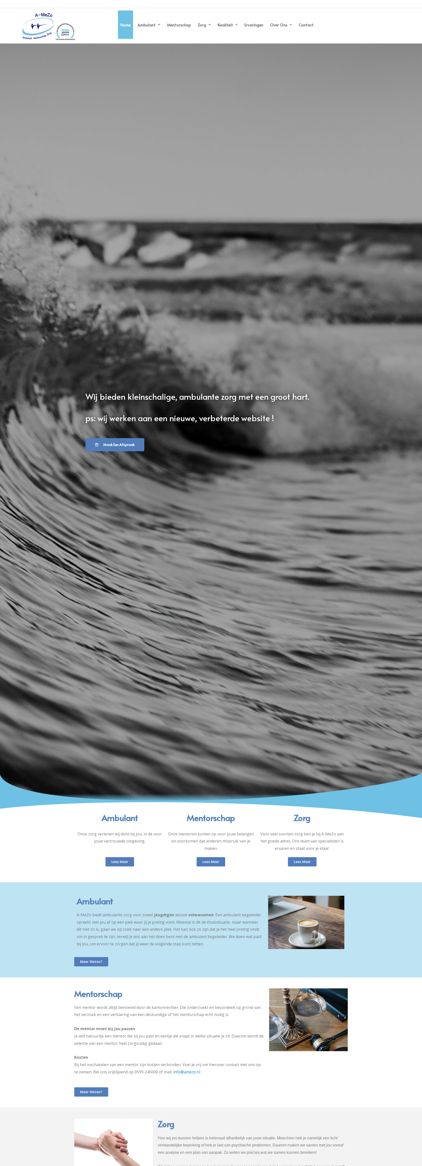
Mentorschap (179, 24)
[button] (149, 25)
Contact (306, 24)
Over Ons (278, 24)
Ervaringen (253, 24)
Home (125, 24)
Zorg (202, 24)
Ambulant (146, 24)
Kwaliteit (225, 24)
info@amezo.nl (186, 1072)
